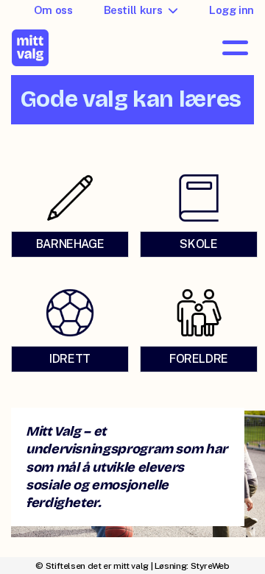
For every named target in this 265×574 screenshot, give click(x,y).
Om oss (53, 10)
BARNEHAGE (70, 244)
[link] (68, 215)
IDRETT (70, 359)
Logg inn (231, 10)
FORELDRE (198, 359)
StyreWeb (210, 566)
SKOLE (198, 244)
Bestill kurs (133, 10)
